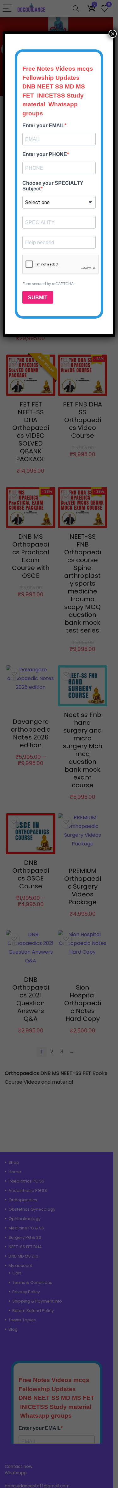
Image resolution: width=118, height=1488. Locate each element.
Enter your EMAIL (43, 125)
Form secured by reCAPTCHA (48, 284)
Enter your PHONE (44, 154)
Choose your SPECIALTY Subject (52, 185)
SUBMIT (38, 297)
